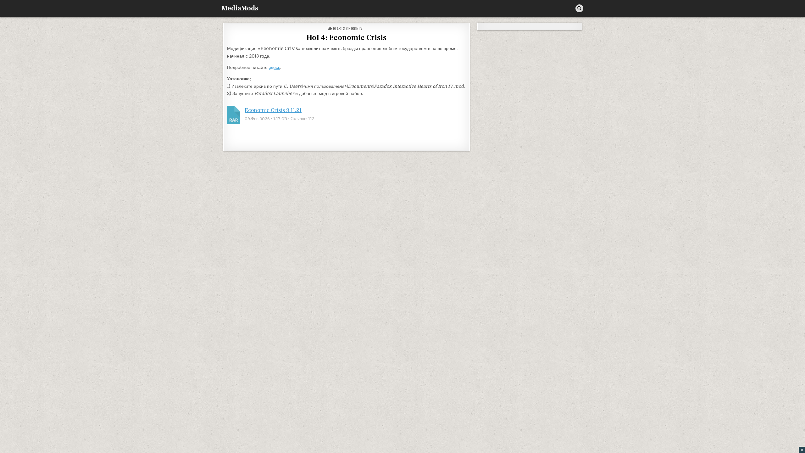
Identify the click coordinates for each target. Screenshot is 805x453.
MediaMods (240, 8)
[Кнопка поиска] (579, 8)
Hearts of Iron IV (347, 28)
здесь (274, 67)
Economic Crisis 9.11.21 (273, 110)
